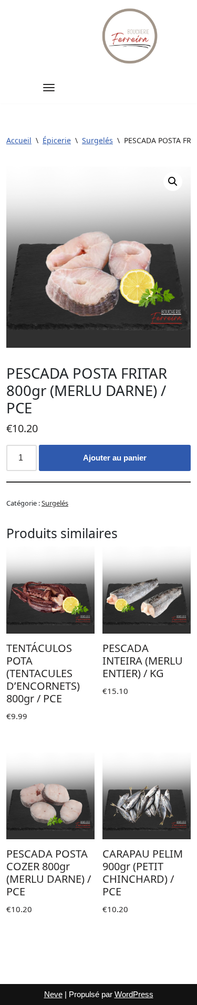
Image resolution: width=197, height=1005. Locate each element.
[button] (172, 181)
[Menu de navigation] (49, 87)
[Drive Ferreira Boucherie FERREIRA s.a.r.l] (130, 36)
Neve (53, 994)
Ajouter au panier (115, 457)
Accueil (19, 140)
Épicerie (57, 140)
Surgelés (97, 140)
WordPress (134, 994)
